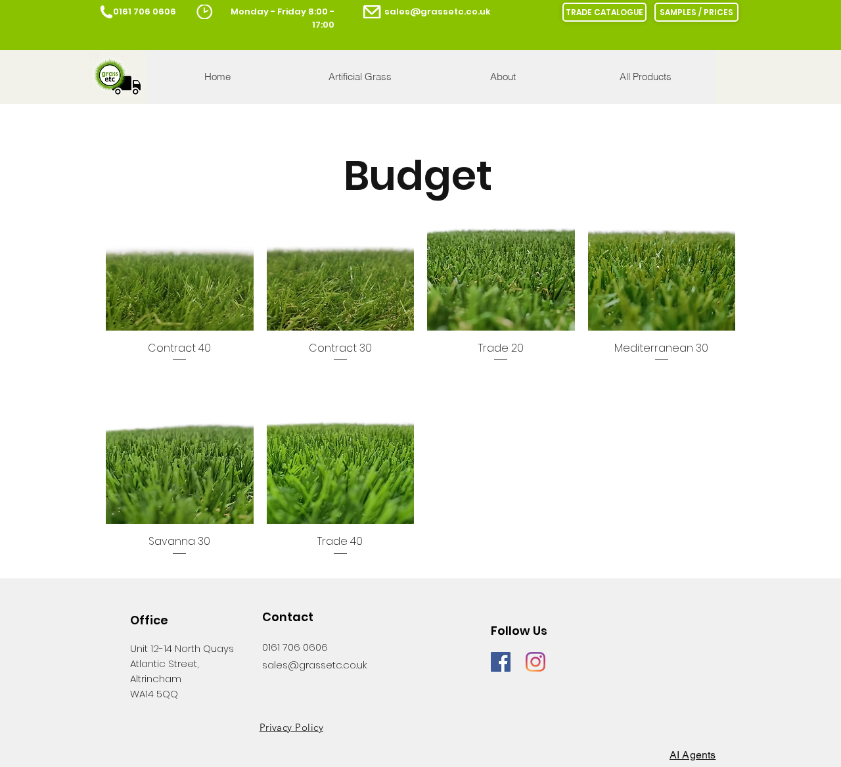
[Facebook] (501, 662)
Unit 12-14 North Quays (182, 648)
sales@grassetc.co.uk (437, 11)
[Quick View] (180, 257)
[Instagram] (535, 662)
